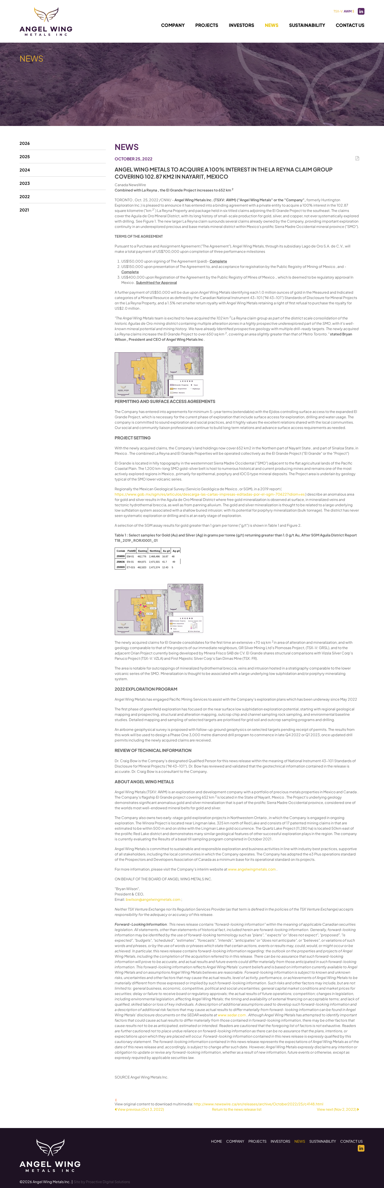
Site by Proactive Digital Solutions (102, 1181)
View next (336, 1109)
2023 (25, 183)
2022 (25, 196)
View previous (140, 1109)
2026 (25, 143)
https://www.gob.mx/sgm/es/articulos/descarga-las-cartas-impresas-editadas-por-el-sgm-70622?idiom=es (210, 494)
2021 (24, 209)
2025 (25, 156)
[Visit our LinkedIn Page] (361, 11)
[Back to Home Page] (50, 1155)
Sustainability (307, 25)
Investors (241, 25)
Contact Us (350, 25)
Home (216, 1141)
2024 (25, 169)
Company (173, 25)
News (271, 25)
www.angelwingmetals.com (252, 869)
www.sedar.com (232, 1015)
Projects (206, 25)
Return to (237, 1109)
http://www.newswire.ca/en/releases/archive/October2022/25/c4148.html (258, 1104)
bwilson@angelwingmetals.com (153, 899)
